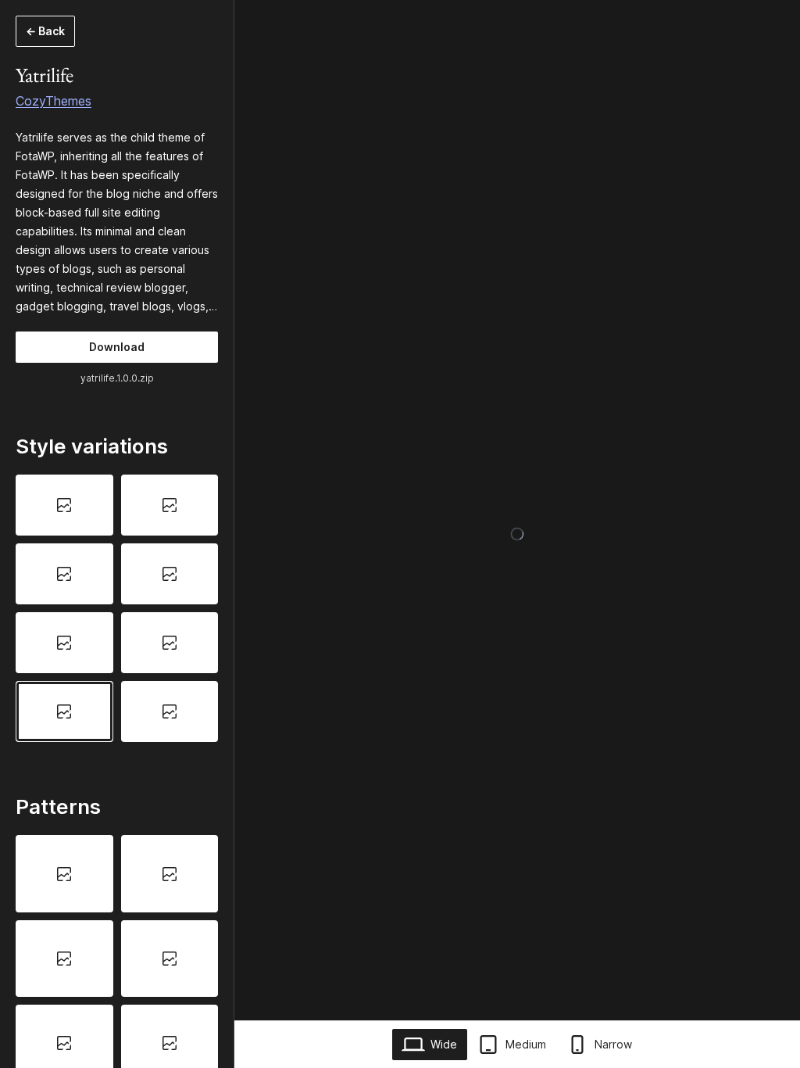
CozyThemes (53, 101)
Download (117, 346)
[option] (64, 505)
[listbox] (117, 608)
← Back (45, 31)
